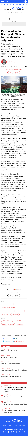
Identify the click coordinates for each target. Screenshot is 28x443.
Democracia (20, 324)
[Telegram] (4, 4)
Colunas (10, 425)
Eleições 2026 (14, 19)
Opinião (4, 320)
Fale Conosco (22, 425)
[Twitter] (10, 4)
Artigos (15, 425)
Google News (21, 341)
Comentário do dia (7, 311)
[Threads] (26, 4)
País (11, 320)
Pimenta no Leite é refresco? (11, 376)
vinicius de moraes (7, 304)
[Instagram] (17, 4)
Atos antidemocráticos (8, 307)
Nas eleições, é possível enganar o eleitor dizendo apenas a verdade (15, 389)
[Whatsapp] (1, 4)
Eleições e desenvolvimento (13, 397)
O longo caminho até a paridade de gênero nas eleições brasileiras (15, 403)
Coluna (12, 324)
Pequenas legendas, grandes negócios (14, 370)
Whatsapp (20, 338)
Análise (4, 324)
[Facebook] (7, 4)
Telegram (7, 341)
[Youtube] (20, 4)
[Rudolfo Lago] (4, 62)
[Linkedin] (13, 4)
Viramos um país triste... (9, 357)
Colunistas (18, 320)
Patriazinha (5, 314)
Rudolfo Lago (19, 304)
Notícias (6, 19)
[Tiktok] (23, 4)
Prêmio (22, 19)
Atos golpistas (19, 311)
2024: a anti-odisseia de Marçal (11, 351)
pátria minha (15, 314)
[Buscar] (25, 1)
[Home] (14, 8)
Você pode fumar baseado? (10, 363)
